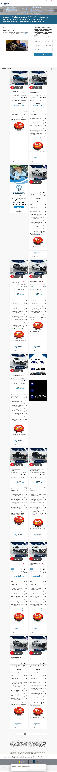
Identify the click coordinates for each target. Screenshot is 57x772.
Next (34, 734)
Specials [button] (30, 3)
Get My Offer (43, 54)
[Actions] (26, 92)
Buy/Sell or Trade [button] (36, 3)
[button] (19, 126)
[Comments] (43, 100)
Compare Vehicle (16, 161)
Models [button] (48, 3)
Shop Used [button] (26, 3)
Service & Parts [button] (44, 3)
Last (38, 734)
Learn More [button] (53, 3)
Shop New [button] (16, 3)
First (19, 734)
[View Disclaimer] (40, 100)
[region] (19, 114)
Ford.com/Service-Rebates (24, 33)
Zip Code (36, 47)
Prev (23, 734)
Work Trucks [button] (21, 3)
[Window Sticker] (45, 100)
